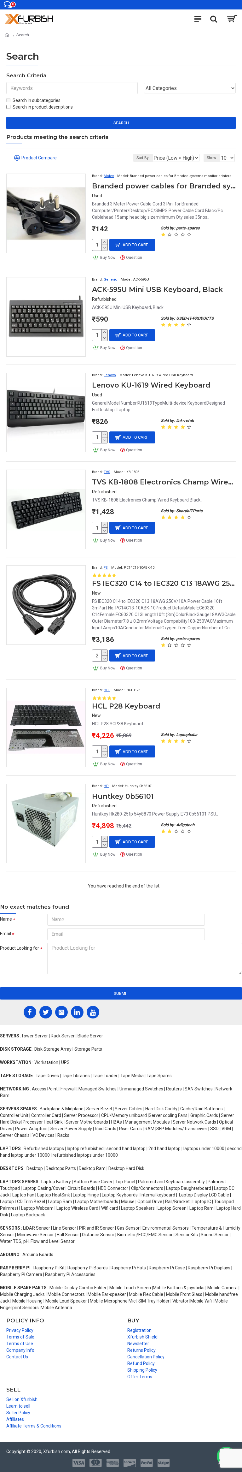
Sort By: (143, 158)
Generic (110, 279)
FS (106, 568)
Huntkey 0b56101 (123, 796)
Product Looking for (19, 948)
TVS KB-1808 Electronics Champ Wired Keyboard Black (164, 482)
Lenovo (110, 375)
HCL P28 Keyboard (126, 706)
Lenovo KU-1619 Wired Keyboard (151, 385)
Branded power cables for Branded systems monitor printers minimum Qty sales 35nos (164, 186)
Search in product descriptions (43, 107)
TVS (107, 472)
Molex (109, 176)
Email (5, 933)
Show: (212, 158)
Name (6, 919)
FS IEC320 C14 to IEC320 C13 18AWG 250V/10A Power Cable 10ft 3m (164, 583)
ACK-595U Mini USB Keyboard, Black (157, 289)
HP (106, 786)
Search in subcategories (36, 100)
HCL (107, 690)
